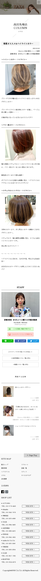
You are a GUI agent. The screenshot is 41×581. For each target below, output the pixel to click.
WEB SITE (29, 506)
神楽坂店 (5, 515)
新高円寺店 (6, 559)
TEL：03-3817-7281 (9, 556)
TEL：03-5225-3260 (8, 543)
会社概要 (4, 479)
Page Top (33, 455)
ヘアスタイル (5, 471)
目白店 (5, 522)
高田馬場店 (6, 528)
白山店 (5, 553)
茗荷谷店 (5, 534)
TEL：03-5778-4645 (9, 506)
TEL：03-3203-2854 (8, 549)
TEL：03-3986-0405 (9, 524)
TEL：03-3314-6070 (9, 562)
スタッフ (24, 471)
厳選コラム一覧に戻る (21, 364)
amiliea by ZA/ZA (9, 540)
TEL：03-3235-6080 (9, 518)
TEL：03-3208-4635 (9, 531)
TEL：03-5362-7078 (9, 512)
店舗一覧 (24, 468)
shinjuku (5, 509)
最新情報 (4, 468)
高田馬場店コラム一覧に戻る (21, 358)
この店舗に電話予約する (22, 329)
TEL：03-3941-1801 (9, 537)
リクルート (24, 464)
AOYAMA (6, 503)
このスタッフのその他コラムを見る (19, 352)
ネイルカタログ (26, 475)
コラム (3, 475)
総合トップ (4, 464)
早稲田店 (5, 546)
